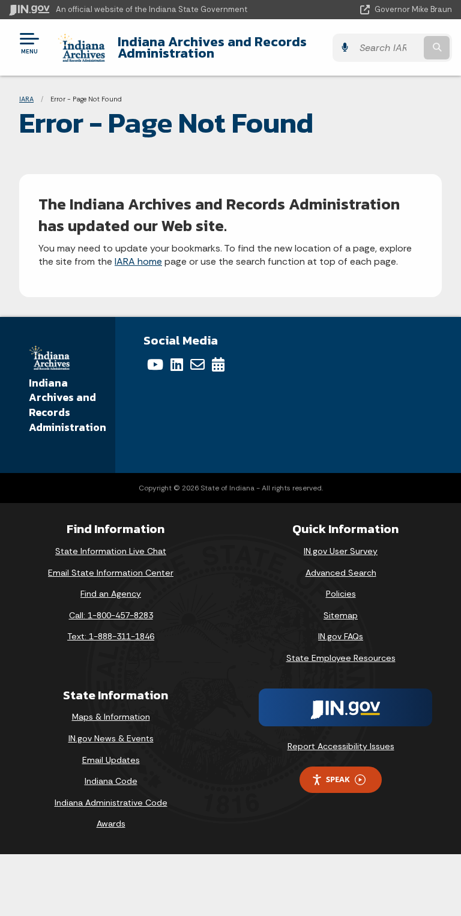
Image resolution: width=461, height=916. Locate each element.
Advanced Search (341, 572)
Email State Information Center (110, 572)
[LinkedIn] (176, 364)
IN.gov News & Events (111, 738)
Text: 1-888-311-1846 (110, 636)
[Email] (197, 364)
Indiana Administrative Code (111, 802)
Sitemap (341, 615)
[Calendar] (218, 364)
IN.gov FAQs (340, 636)
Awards (111, 823)
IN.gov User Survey (341, 551)
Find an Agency (110, 593)
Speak (338, 779)
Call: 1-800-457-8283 (111, 615)
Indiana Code (111, 781)
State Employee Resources (341, 657)
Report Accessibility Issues (341, 746)
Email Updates (111, 760)
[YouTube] (155, 364)
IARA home (138, 261)
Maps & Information (111, 716)
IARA (26, 99)
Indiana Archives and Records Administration (212, 47)
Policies (341, 593)
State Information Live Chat (110, 551)
